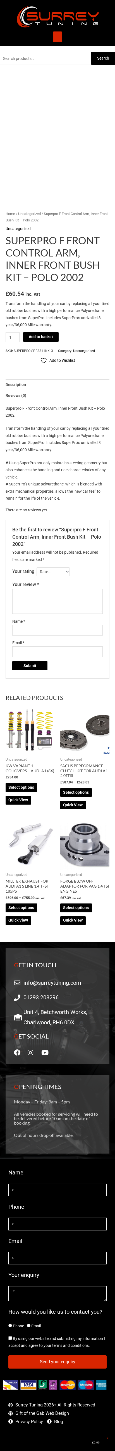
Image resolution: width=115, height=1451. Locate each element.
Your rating (23, 571)
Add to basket (41, 336)
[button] (57, 36)
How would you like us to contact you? (55, 1311)
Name (18, 621)
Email (18, 643)
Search (103, 58)
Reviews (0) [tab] (16, 395)
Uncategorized (29, 214)
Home (10, 214)
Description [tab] (16, 384)
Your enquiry (23, 1275)
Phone (16, 1206)
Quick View (18, 800)
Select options (21, 787)
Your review (25, 584)
